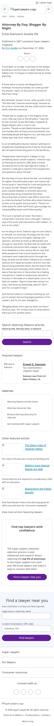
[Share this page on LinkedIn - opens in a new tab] (32, 58)
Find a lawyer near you (27, 577)
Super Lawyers (11, 652)
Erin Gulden (11, 48)
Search (27, 342)
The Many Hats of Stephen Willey (35, 447)
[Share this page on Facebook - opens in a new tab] (20, 58)
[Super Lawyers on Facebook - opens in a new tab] (16, 692)
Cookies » (46, 715)
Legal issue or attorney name (16, 611)
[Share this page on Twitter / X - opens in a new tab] (26, 58)
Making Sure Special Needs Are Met (37, 467)
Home (4, 16)
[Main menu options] (5, 9)
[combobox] (27, 333)
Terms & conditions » (13, 715)
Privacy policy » (32, 715)
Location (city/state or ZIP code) (17, 623)
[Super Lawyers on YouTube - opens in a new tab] (30, 692)
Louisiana (20, 16)
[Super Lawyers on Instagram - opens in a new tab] (23, 692)
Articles (12, 16)
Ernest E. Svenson (34, 364)
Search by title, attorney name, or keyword (21, 329)
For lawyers (9, 662)
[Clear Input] (48, 333)
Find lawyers (26, 638)
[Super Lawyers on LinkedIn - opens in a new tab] (38, 692)
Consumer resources (14, 672)
